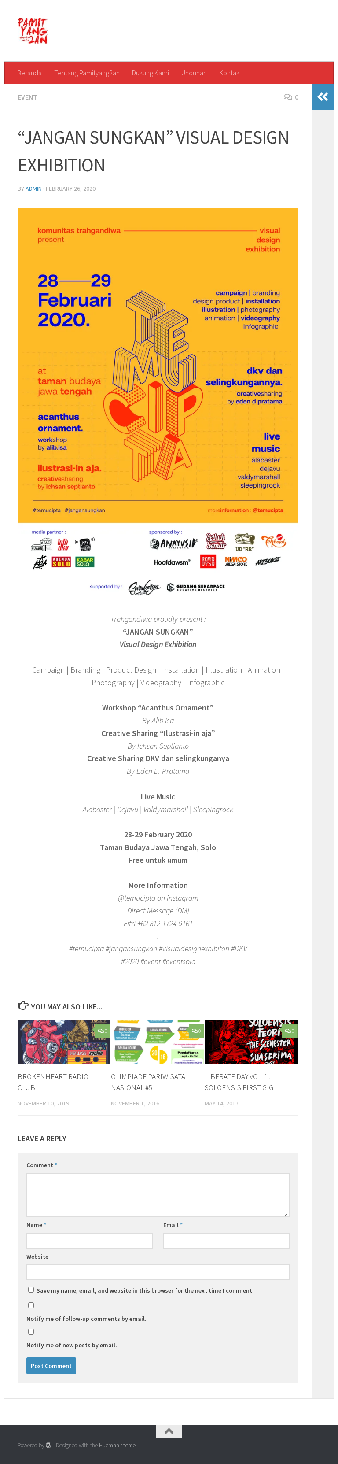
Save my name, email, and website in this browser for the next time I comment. (145, 1290)
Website (37, 1257)
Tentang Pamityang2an (87, 72)
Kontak (229, 72)
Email (173, 1225)
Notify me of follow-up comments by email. (86, 1319)
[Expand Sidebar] (323, 97)
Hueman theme (117, 1445)
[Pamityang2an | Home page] (33, 31)
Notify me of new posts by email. (71, 1345)
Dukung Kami (150, 72)
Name (36, 1225)
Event (27, 96)
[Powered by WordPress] (48, 1445)
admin (34, 188)
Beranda (29, 72)
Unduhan (194, 72)
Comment (41, 1165)
